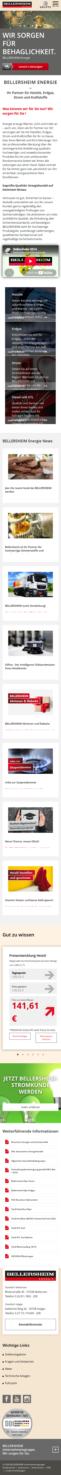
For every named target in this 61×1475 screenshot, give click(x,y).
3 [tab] (28, 26)
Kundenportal (9, 1467)
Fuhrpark (11, 1383)
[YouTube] (17, 1399)
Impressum (23, 1467)
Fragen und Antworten (19, 1361)
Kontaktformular (30, 1324)
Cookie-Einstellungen (15, 1470)
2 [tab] (24, 26)
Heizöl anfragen (19, 1036)
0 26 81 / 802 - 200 (26, 1296)
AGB (48, 1467)
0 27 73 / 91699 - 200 (28, 1313)
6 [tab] (40, 26)
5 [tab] (36, 26)
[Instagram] (27, 1399)
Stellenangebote (15, 1354)
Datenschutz (38, 1467)
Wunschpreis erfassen (46, 1038)
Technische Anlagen (17, 1376)
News (8, 1369)
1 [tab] (20, 26)
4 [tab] (32, 26)
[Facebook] (7, 1399)
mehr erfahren (30, 1107)
